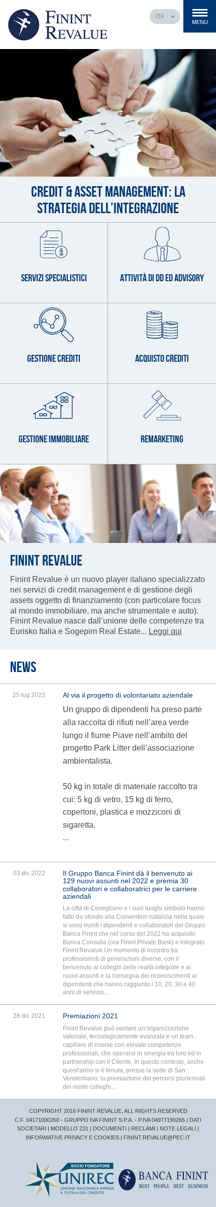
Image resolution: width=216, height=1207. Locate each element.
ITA (160, 16)
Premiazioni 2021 (90, 1016)
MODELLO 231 (69, 1128)
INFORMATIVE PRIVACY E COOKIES (72, 1137)
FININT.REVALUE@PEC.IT (157, 1137)
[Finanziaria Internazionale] (162, 1179)
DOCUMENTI (110, 1128)
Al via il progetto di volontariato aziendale (128, 695)
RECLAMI (143, 1128)
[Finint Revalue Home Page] (58, 24)
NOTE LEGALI (178, 1128)
